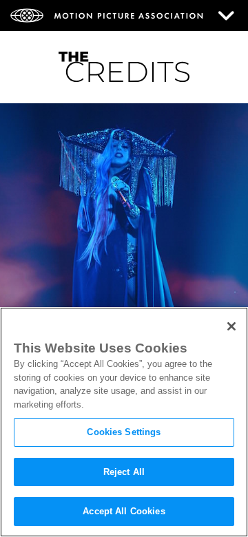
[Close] (231, 326)
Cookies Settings (124, 432)
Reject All (124, 472)
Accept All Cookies (124, 511)
